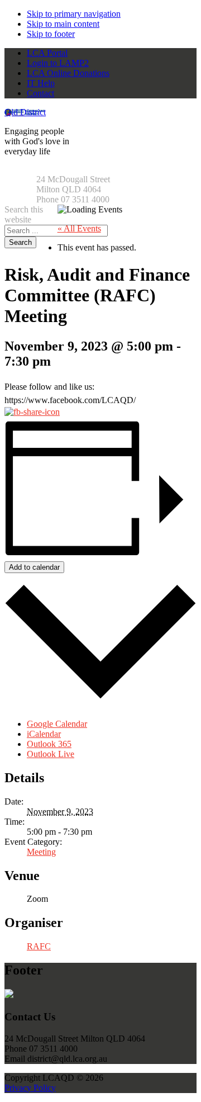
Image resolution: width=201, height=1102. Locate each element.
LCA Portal (47, 53)
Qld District (25, 112)
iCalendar (44, 734)
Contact (40, 93)
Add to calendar (34, 567)
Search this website (23, 214)
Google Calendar (57, 724)
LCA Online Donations (68, 73)
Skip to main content (63, 24)
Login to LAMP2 (58, 63)
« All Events (79, 228)
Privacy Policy (30, 1087)
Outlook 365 (49, 744)
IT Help (41, 83)
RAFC (39, 946)
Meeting (41, 852)
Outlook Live (50, 754)
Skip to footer (51, 34)
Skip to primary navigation (74, 13)
